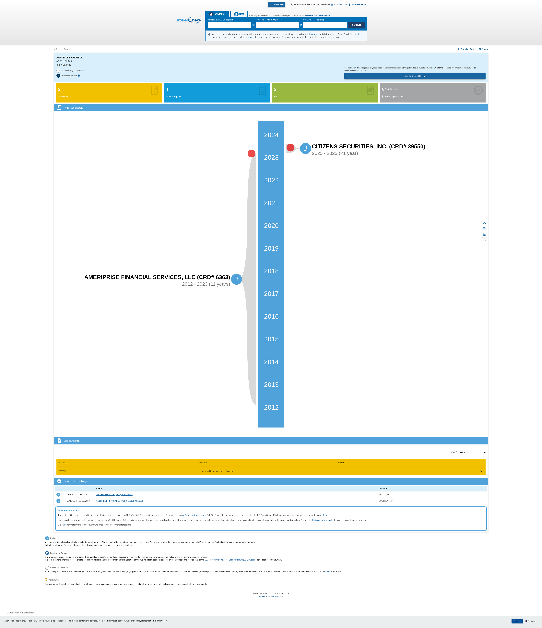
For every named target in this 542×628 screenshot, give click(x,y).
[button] (530, 621)
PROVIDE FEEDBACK (276, 5)
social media (248, 37)
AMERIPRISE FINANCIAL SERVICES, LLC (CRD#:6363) (119, 501)
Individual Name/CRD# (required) (220, 20)
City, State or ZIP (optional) (313, 20)
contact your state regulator (321, 520)
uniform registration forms (194, 515)
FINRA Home (360, 4)
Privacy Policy (161, 621)
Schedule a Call (340, 4)
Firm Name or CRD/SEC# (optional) (269, 20)
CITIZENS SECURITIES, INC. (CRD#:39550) (114, 494)
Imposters (314, 34)
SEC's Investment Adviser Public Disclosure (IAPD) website (230, 560)
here (325, 515)
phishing (359, 34)
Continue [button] (517, 621)
